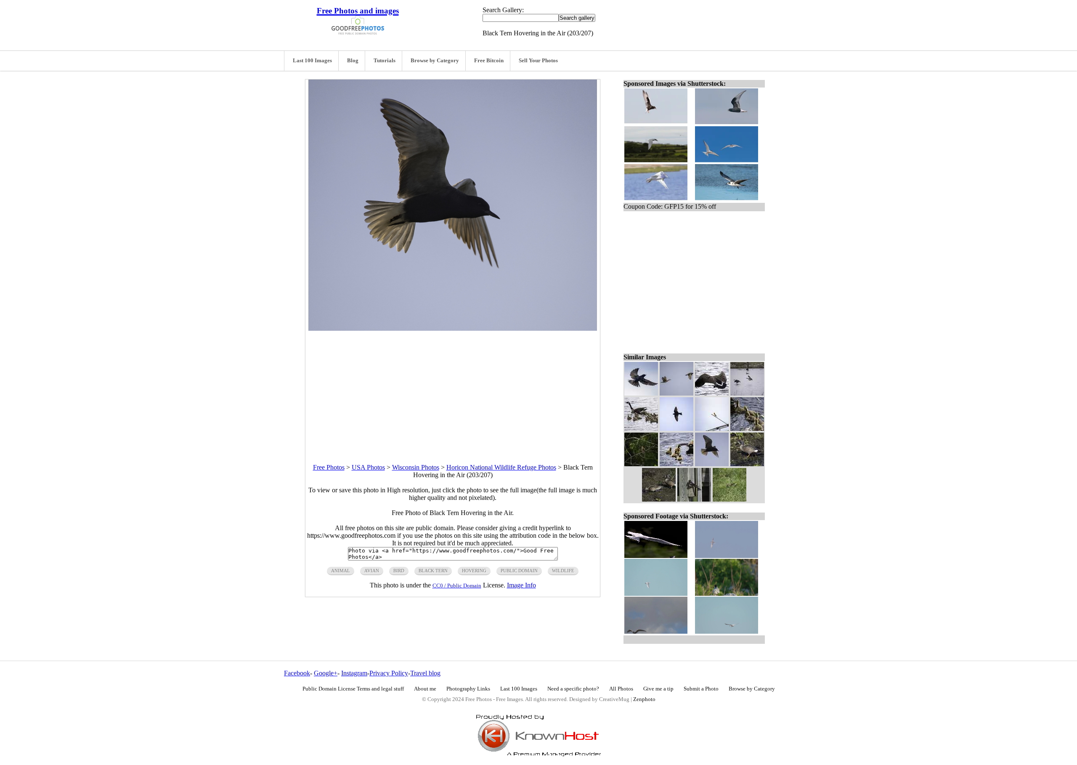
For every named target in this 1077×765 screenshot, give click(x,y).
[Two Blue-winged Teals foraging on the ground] (659, 499)
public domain (519, 570)
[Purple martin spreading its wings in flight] (641, 393)
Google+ (325, 673)
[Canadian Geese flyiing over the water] (747, 393)
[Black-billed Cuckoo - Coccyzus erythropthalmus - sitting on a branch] (641, 464)
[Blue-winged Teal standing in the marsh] (747, 464)
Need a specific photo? (573, 689)
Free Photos (329, 467)
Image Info (521, 585)
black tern (433, 570)
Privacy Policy (388, 673)
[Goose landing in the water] (712, 393)
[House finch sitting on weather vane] (712, 428)
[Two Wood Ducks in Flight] (676, 393)
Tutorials (384, 61)
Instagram (354, 673)
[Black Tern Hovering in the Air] (712, 464)
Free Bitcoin (489, 61)
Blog (352, 61)
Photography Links (468, 689)
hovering (474, 570)
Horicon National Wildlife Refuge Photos (501, 467)
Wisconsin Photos (415, 467)
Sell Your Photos (538, 61)
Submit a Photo (701, 689)
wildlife (563, 570)
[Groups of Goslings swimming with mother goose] (641, 428)
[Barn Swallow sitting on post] (694, 499)
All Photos (621, 689)
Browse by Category (435, 61)
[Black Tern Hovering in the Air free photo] (452, 328)
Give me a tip (658, 689)
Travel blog (425, 673)
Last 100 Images (312, 61)
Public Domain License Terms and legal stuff (353, 689)
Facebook (297, 673)
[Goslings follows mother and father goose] (676, 464)
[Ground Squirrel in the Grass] (729, 499)
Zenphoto (644, 699)
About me (425, 689)
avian (371, 570)
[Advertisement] (452, 390)
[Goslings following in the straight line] (747, 428)
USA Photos (368, 467)
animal (340, 570)
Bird (398, 570)
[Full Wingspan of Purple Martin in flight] (676, 428)
